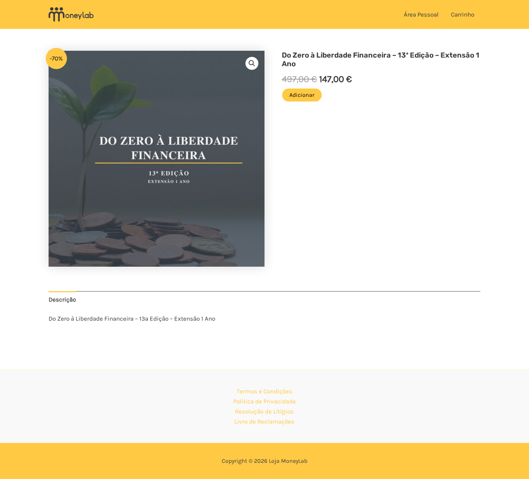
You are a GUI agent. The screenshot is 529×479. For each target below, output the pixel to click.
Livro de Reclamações (264, 421)
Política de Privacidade (264, 401)
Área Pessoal (421, 14)
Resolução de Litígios (264, 411)
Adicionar (302, 94)
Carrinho (462, 14)
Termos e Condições (264, 391)
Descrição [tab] (62, 299)
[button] (251, 63)
